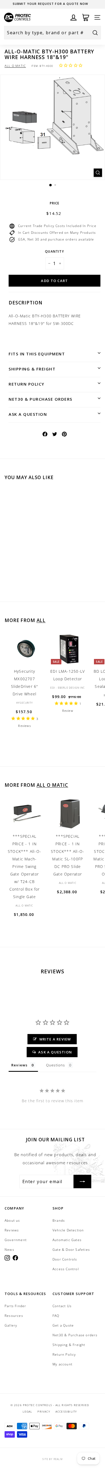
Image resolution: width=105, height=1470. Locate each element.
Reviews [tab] (19, 1065)
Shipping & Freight (32, 369)
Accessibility (66, 1411)
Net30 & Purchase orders (40, 399)
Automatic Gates (67, 1240)
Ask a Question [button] (55, 1052)
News (9, 1249)
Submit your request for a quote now (50, 4)
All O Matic (15, 66)
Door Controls (64, 1259)
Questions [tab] (55, 1065)
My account (62, 1364)
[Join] (82, 1181)
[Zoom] (98, 173)
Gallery (11, 1325)
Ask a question (28, 414)
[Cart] (85, 17)
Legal (27, 1411)
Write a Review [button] (55, 1039)
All (41, 620)
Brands (58, 1220)
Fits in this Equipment (37, 353)
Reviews (12, 1230)
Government (16, 1240)
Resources (14, 1315)
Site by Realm (52, 1459)
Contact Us (62, 1306)
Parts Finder (15, 1306)
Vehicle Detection (68, 1230)
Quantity (54, 251)
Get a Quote (63, 1325)
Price (55, 203)
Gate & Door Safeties (71, 1249)
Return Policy (26, 384)
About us (12, 1220)
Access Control (65, 1269)
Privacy (43, 1411)
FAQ (56, 1315)
